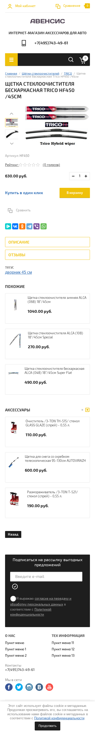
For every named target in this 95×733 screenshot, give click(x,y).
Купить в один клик (24, 192)
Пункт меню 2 (16, 656)
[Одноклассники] (22, 226)
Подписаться (15, 586)
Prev (11, 113)
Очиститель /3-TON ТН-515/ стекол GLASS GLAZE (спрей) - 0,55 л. (53, 423)
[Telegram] (29, 226)
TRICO (68, 74)
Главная (11, 74)
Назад (13, 534)
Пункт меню (14, 643)
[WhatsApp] (44, 226)
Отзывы (16, 255)
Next (11, 143)
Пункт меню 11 (63, 643)
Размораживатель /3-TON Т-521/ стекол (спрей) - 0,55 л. (52, 494)
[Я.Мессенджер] (8, 226)
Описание (18, 242)
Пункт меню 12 (63, 649)
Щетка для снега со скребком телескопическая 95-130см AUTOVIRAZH (55, 459)
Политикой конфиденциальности (59, 718)
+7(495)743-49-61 (51, 43)
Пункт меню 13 (63, 656)
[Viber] (36, 226)
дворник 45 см (18, 272)
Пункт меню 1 (15, 649)
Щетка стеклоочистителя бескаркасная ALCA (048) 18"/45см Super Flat (54, 371)
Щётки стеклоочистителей (40, 74)
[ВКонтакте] (15, 226)
